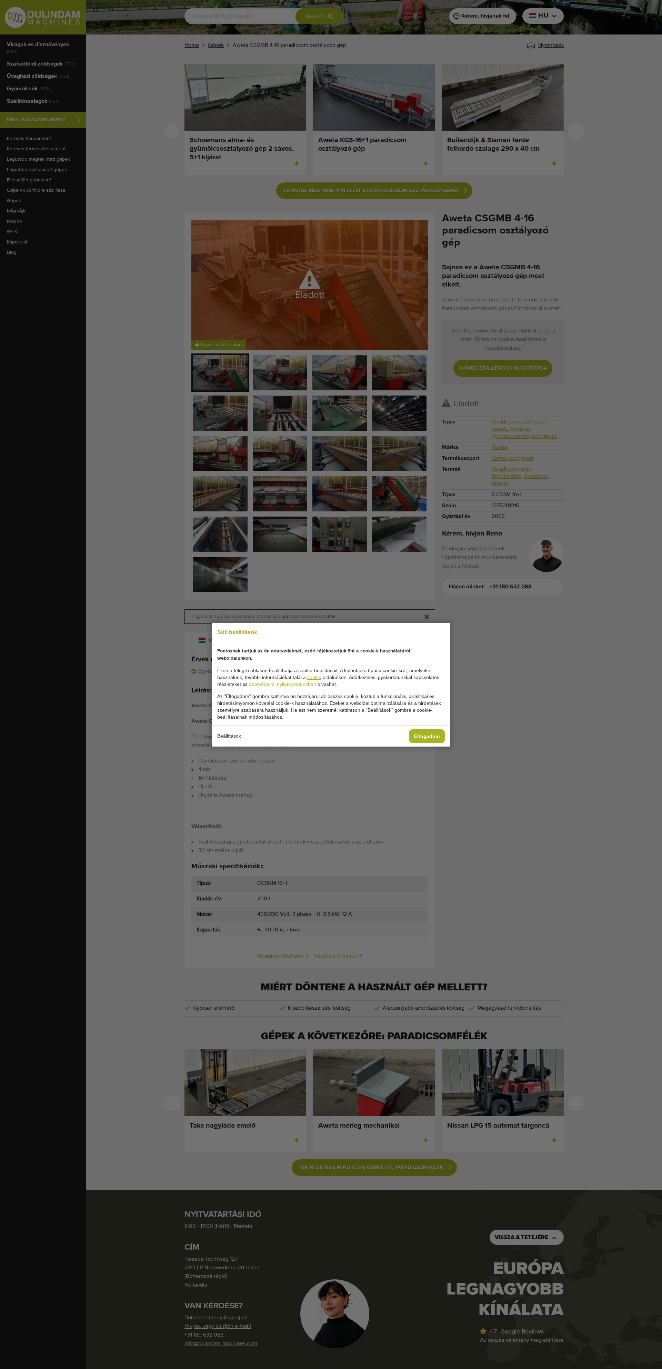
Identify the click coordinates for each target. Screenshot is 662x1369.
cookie (314, 677)
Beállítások (229, 736)
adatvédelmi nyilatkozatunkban (282, 684)
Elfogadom (427, 736)
